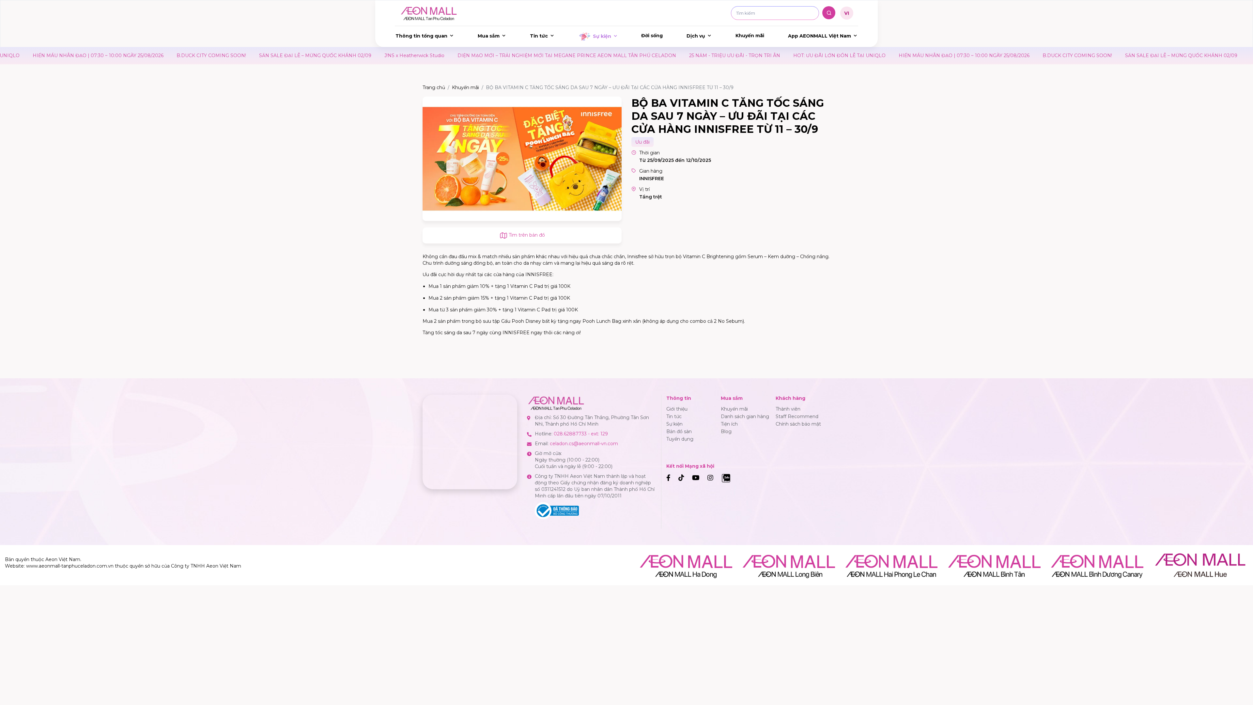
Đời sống (652, 36)
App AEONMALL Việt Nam (819, 36)
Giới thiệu (677, 409)
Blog (726, 431)
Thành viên (788, 409)
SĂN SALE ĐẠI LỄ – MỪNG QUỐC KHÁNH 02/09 (257, 55)
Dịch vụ (696, 36)
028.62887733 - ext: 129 (581, 434)
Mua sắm (489, 36)
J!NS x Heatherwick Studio (357, 55)
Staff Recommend (797, 416)
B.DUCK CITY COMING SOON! (153, 55)
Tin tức (539, 36)
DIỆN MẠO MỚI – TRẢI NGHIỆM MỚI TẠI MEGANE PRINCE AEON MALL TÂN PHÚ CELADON (509, 55)
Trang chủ (434, 87)
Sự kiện (602, 36)
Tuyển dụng (679, 439)
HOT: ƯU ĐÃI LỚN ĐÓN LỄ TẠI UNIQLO (781, 55)
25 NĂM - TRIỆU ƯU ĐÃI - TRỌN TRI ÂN (676, 55)
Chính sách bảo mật (798, 424)
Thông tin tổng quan (421, 36)
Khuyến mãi (749, 36)
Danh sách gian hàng (745, 416)
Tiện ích (729, 424)
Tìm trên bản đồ (526, 235)
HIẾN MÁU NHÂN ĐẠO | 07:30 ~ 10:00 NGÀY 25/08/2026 (906, 55)
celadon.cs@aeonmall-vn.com (584, 443)
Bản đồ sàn (679, 431)
